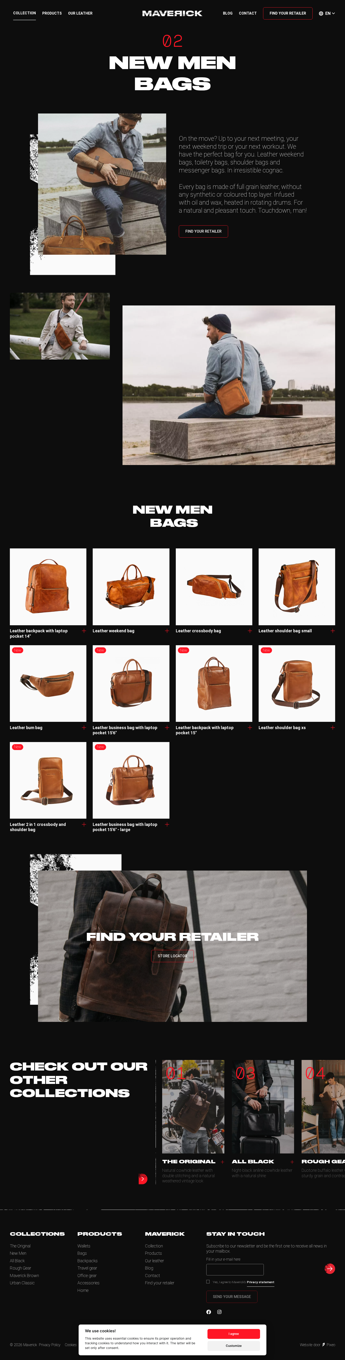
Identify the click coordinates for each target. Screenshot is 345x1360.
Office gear (87, 1275)
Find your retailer (288, 13)
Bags (82, 1253)
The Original (20, 1245)
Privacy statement (260, 1282)
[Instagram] (219, 1312)
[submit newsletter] (330, 1268)
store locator (172, 956)
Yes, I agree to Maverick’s (244, 1282)
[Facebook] (208, 1312)
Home (82, 1290)
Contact (248, 13)
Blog (228, 13)
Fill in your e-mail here (223, 1259)
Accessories (88, 1282)
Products (52, 13)
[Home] (172, 13)
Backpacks (87, 1260)
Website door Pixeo (317, 1345)
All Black (17, 1260)
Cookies (71, 1345)
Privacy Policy (50, 1345)
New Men (18, 1253)
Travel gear (87, 1268)
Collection (24, 13)
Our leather (80, 13)
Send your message (232, 1296)
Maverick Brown (24, 1275)
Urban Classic (22, 1282)
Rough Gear (20, 1268)
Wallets (83, 1245)
